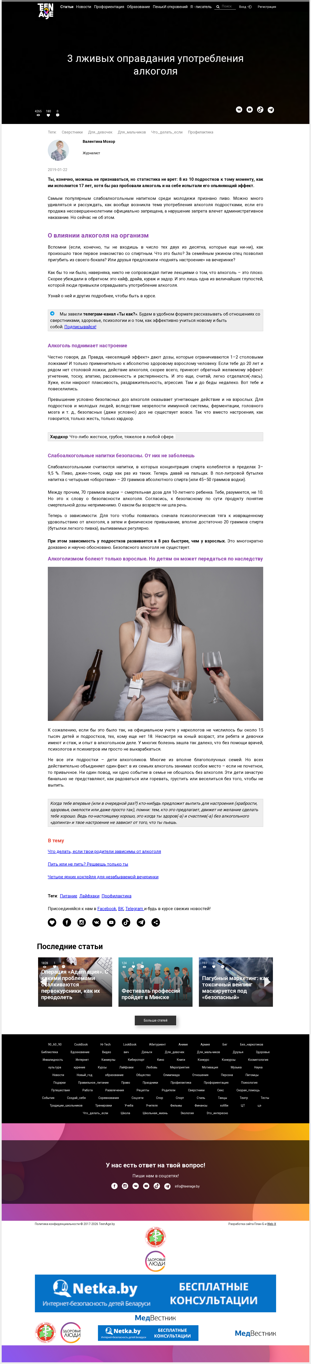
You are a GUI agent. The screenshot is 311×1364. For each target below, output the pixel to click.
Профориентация (216, 1082)
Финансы (201, 1105)
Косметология (258, 1059)
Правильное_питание (93, 1082)
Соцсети (137, 1098)
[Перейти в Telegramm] (271, 110)
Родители (168, 1090)
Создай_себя (76, 1098)
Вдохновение (80, 1052)
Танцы (222, 1098)
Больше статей (155, 1020)
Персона (227, 1075)
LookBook (129, 1044)
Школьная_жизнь (155, 1113)
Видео (106, 1052)
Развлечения (114, 1090)
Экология (187, 1113)
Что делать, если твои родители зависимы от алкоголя (104, 851)
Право (125, 1082)
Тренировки (103, 1105)
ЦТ (243, 1105)
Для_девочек (100, 132)
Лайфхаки (89, 895)
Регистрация (267, 6)
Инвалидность (53, 1059)
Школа (125, 1113)
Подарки (60, 1082)
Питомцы (252, 1075)
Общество (143, 1075)
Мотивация (210, 1067)
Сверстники (72, 132)
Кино (160, 1059)
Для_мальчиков (132, 132)
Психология (249, 1082)
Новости (58, 1075)
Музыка (236, 1067)
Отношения (200, 1075)
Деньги (147, 1052)
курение (79, 1067)
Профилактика (200, 132)
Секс (220, 1090)
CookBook (81, 1044)
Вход (242, 6)
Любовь (151, 1067)
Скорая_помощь (248, 1090)
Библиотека (49, 1052)
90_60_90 (55, 1044)
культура (54, 1067)
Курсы (102, 1067)
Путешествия (60, 1090)
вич (126, 1052)
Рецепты (143, 1090)
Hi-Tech (105, 1044)
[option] (75, 982)
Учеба (129, 1105)
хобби (224, 1105)
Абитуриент (157, 1044)
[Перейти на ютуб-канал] (249, 109)
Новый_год (84, 1075)
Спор (159, 1098)
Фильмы (176, 1105)
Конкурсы (228, 1059)
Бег (225, 1044)
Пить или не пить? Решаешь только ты (88, 864)
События (48, 1098)
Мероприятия (179, 1067)
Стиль (201, 1098)
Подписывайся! (80, 326)
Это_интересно (217, 1113)
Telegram (134, 908)
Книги (181, 1059)
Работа (88, 1090)
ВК (121, 908)
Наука (258, 1067)
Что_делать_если (167, 132)
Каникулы (108, 1059)
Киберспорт (136, 1059)
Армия (205, 1044)
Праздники (150, 1082)
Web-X (271, 1224)
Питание (68, 895)
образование (114, 1075)
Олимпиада (171, 1075)
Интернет (82, 1059)
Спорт (180, 1098)
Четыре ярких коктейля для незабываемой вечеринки (103, 876)
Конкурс (203, 1059)
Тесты (265, 1098)
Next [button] (268, 982)
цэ (259, 1105)
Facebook (106, 908)
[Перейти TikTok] (260, 109)
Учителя (152, 1105)
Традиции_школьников (66, 1105)
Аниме (183, 1044)
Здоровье (263, 1052)
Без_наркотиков (251, 1044)
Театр (244, 1098)
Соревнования (108, 1098)
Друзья (238, 1052)
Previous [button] (44, 982)
